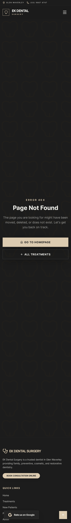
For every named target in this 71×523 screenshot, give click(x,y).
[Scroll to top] (63, 515)
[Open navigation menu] (64, 12)
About (6, 519)
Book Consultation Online (21, 475)
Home (6, 495)
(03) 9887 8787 (38, 2)
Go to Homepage (37, 242)
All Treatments (37, 254)
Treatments (9, 501)
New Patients (10, 507)
